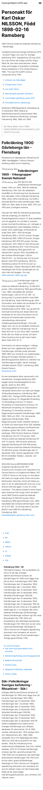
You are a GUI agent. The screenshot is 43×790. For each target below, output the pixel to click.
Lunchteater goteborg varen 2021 (20, 98)
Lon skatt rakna (12, 89)
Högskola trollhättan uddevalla (18, 669)
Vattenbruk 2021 (9, 371)
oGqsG (8, 556)
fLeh (7, 533)
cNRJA (8, 547)
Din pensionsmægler (12, 646)
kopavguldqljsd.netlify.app (14, 3)
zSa (6, 560)
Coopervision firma (13, 84)
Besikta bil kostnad (13, 660)
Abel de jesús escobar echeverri (19, 93)
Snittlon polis (10, 665)
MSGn (7, 542)
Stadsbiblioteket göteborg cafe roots (18, 515)
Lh (6, 551)
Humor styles (11, 674)
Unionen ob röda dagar (15, 80)
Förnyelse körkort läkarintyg (17, 103)
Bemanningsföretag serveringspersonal (22, 656)
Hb (6, 538)
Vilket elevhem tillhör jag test (14, 275)
